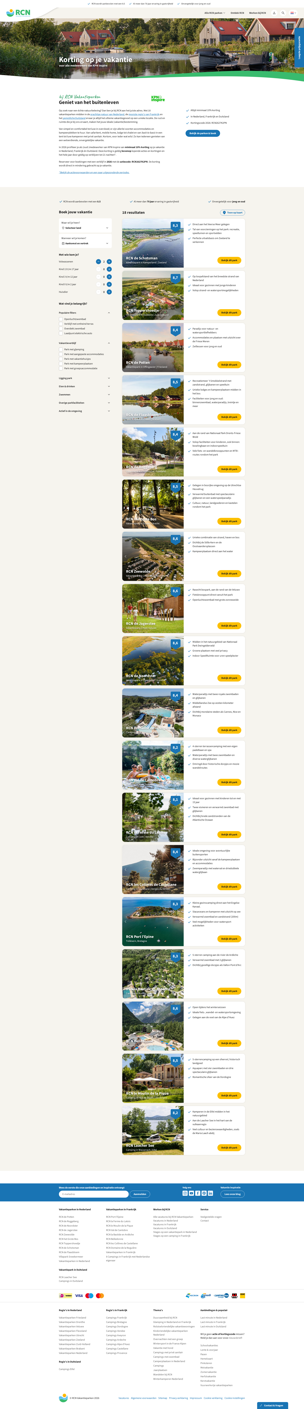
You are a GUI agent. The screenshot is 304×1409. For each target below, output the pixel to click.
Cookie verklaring (213, 1398)
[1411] (197, 1193)
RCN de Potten (66, 1217)
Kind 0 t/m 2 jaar (67, 284)
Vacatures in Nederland (165, 1220)
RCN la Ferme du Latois (118, 1221)
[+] (109, 261)
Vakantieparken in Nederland (74, 1261)
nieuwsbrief (235, 1338)
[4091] (210, 1193)
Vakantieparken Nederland (73, 1353)
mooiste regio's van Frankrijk (144, 114)
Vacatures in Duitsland (165, 1228)
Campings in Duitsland (71, 1281)
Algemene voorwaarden (143, 1398)
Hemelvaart (206, 1359)
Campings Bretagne (116, 1322)
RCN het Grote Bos (68, 1239)
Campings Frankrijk (116, 1317)
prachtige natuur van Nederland (107, 114)
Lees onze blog (233, 1194)
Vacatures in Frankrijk (164, 1224)
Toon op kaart (234, 212)
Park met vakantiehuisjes (77, 359)
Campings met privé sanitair (168, 1352)
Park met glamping (74, 349)
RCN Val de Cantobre (117, 1230)
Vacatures (124, 1398)
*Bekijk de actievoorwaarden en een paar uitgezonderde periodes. (94, 172)
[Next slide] (180, 243)
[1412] (191, 1193)
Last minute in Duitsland (213, 1326)
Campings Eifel (67, 1369)
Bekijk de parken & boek (203, 133)
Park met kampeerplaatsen (78, 363)
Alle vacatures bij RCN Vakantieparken (173, 1217)
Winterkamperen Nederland (168, 1379)
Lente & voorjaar (209, 1350)
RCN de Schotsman (69, 1248)
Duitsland (74, 118)
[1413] (185, 1193)
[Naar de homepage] (18, 13)
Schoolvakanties (209, 1345)
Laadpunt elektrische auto (78, 333)
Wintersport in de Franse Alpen (169, 1343)
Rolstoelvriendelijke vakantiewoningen (174, 1326)
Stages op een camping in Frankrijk (171, 1236)
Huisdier (63, 292)
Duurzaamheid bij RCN (165, 1317)
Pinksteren (206, 1363)
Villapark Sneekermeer (71, 1256)
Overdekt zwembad (74, 328)
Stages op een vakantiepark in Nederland (175, 1232)
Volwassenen (66, 261)
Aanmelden (140, 1194)
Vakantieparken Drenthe (72, 1322)
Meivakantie (206, 1367)
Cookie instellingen (235, 1398)
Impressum (196, 1398)
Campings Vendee (115, 1331)
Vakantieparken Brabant (72, 1348)
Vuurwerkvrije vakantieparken (216, 1385)
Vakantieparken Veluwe (71, 1326)
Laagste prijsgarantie (299, 47)
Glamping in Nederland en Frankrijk (172, 1322)
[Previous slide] (125, 243)
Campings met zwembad (166, 1357)
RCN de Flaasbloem (69, 1252)
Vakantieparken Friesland (72, 1317)
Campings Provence (116, 1353)
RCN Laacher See (68, 1277)
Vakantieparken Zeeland (72, 1340)
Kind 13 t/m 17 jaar (69, 269)
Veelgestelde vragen (211, 1217)
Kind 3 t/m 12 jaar (68, 277)
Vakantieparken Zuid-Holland (74, 1344)
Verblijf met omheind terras (78, 324)
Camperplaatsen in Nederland (169, 1361)
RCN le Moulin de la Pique (119, 1225)
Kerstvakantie (207, 1381)
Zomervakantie (208, 1372)
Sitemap (162, 1398)
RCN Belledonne (114, 1239)
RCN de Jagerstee (68, 1230)
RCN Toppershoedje (69, 1243)
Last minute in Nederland (213, 1317)
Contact (204, 1220)
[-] (98, 261)
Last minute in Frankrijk (213, 1322)
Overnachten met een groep (168, 1339)
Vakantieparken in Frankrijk (121, 1252)
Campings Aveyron (116, 1335)
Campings (158, 1365)
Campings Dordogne (117, 1326)
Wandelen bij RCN (162, 1374)
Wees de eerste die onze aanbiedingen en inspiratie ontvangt (91, 1187)
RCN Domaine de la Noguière (121, 1248)
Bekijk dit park (229, 260)
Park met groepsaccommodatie (80, 368)
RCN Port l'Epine (114, 1217)
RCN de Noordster (68, 1225)
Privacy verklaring (178, 1398)
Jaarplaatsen (160, 1370)
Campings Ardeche (116, 1340)
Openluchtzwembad (75, 319)
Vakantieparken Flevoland (73, 1331)
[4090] (204, 1193)
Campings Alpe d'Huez (118, 1344)
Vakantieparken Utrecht (71, 1335)
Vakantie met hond (163, 1348)
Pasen (203, 1354)
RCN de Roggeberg (69, 1221)
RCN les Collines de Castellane (122, 1243)
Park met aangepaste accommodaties (84, 354)
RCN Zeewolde (66, 1234)
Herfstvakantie (208, 1376)
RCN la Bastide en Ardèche (120, 1234)
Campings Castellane (117, 1348)
